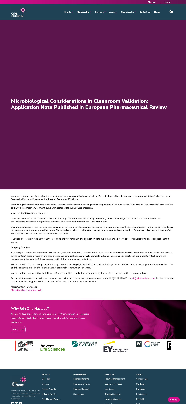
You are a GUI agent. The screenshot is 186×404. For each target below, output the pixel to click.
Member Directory (81, 389)
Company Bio (142, 378)
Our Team (140, 384)
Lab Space (109, 389)
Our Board (140, 389)
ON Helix (46, 378)
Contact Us (144, 12)
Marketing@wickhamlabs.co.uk (26, 290)
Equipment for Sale (113, 384)
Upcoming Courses (113, 399)
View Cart (171, 11)
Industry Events (49, 394)
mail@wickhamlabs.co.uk (142, 278)
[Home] (18, 12)
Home (157, 12)
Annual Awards (49, 389)
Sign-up (152, 2)
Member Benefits (81, 378)
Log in (168, 2)
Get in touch (18, 329)
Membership (83, 12)
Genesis (45, 384)
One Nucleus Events (51, 399)
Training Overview (113, 394)
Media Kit (140, 399)
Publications (141, 394)
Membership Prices (81, 384)
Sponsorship (78, 394)
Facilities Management (115, 378)
